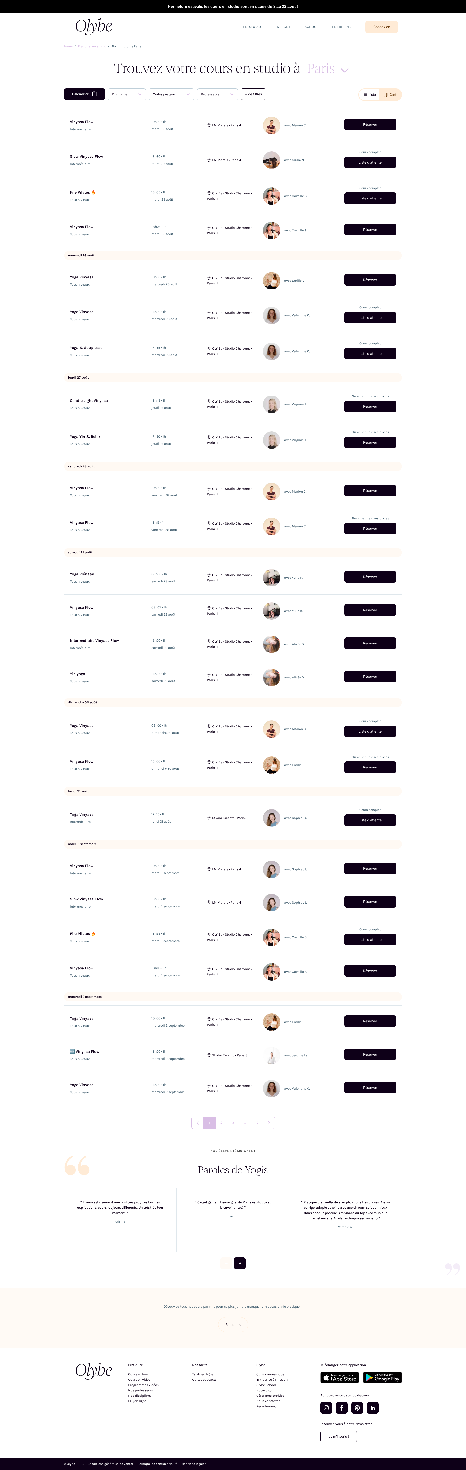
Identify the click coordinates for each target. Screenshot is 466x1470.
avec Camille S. (295, 196)
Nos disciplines (139, 1396)
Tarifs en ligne (202, 1374)
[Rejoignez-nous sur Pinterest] (357, 1408)
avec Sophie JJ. (295, 818)
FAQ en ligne (137, 1401)
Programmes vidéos (143, 1385)
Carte (394, 94)
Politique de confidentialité (157, 1464)
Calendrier (80, 94)
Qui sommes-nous (270, 1374)
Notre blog (264, 1390)
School (311, 27)
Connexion (381, 27)
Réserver (370, 124)
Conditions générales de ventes (111, 1464)
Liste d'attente (370, 162)
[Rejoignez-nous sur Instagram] (326, 1408)
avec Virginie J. (295, 404)
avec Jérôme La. (296, 1055)
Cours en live (138, 1374)
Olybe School (266, 1385)
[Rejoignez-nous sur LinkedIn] (373, 1408)
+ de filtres (253, 94)
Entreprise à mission (272, 1380)
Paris (229, 1324)
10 (257, 1123)
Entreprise (343, 27)
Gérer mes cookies (270, 1396)
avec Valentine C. (297, 315)
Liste (372, 94)
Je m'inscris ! (338, 1436)
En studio (252, 27)
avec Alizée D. (294, 644)
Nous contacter (268, 1401)
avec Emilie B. (294, 281)
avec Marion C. (295, 125)
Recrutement (266, 1406)
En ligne (283, 27)
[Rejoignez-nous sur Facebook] (342, 1408)
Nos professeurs (140, 1390)
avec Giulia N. (294, 160)
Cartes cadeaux (204, 1380)
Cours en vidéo (139, 1380)
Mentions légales (193, 1464)
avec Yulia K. (293, 578)
